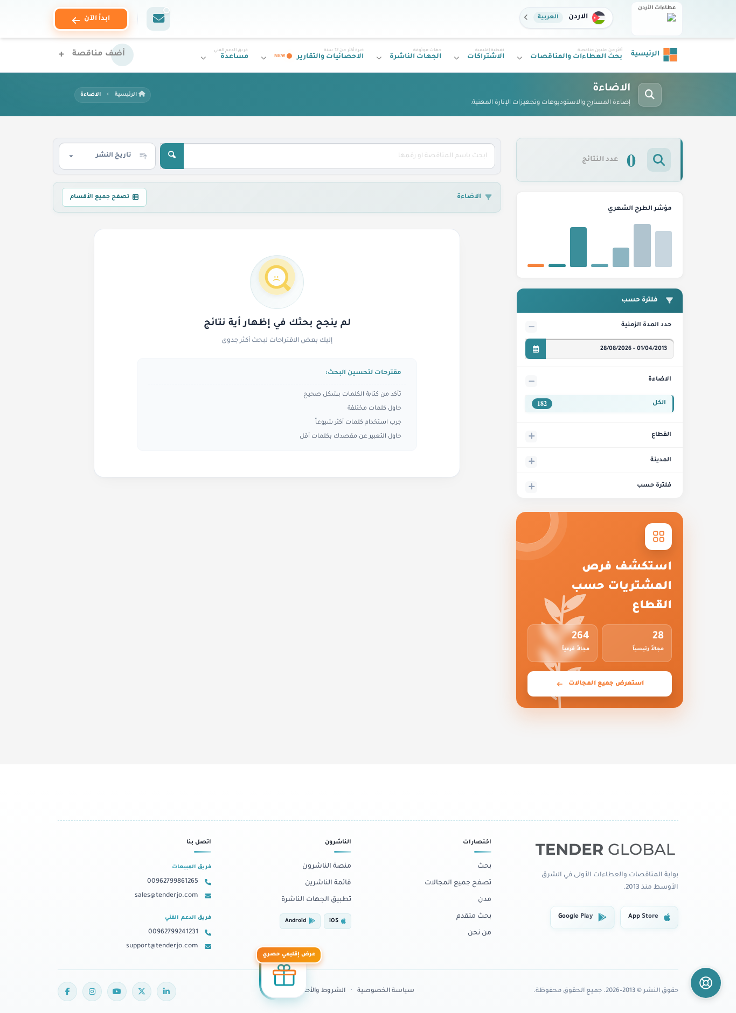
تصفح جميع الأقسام (99, 197)
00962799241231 (173, 932)
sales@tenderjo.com (166, 895)
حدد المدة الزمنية (646, 325)
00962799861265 (172, 881)
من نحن (479, 933)
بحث (484, 866)
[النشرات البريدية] (158, 19)
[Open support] (706, 983)
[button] (566, 18)
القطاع (661, 435)
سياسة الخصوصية (385, 991)
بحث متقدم (473, 916)
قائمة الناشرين (328, 883)
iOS (333, 921)
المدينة (660, 460)
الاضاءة (659, 379)
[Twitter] (141, 991)
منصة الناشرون (326, 866)
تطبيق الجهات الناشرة (316, 900)
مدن (484, 900)
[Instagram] (92, 991)
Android (295, 921)
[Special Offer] (284, 977)
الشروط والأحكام (320, 991)
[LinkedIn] (166, 991)
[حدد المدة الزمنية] (535, 349)
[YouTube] (117, 991)
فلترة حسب (654, 485)
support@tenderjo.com (162, 946)
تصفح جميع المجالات (458, 883)
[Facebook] (67, 991)
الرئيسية (126, 95)
